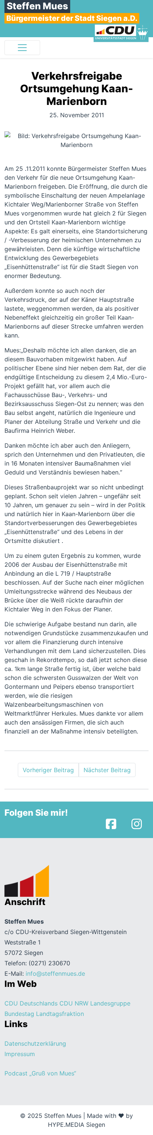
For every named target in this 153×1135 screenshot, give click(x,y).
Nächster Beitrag (107, 770)
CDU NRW (73, 1003)
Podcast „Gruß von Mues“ (40, 1073)
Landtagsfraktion (60, 1013)
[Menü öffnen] (22, 47)
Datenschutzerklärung (35, 1043)
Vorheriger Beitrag (48, 770)
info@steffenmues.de (55, 973)
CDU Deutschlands (31, 1003)
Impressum (19, 1054)
